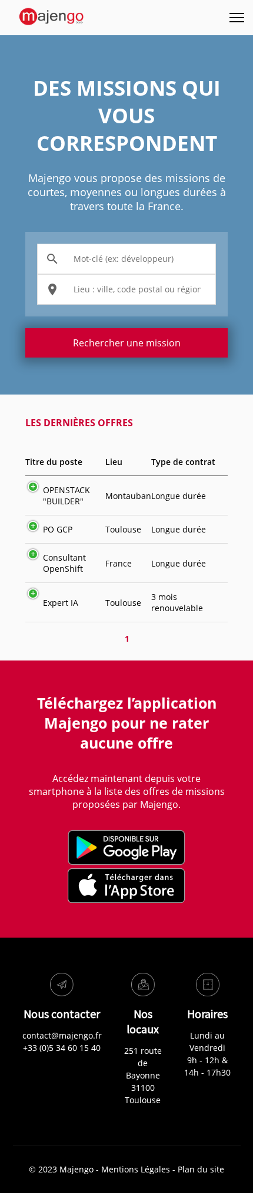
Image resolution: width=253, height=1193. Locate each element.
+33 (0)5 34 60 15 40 (62, 1047)
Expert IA (60, 602)
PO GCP (57, 529)
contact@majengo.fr (62, 1035)
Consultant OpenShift (64, 563)
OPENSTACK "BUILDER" (66, 495)
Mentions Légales (135, 1169)
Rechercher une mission (127, 342)
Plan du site (201, 1169)
